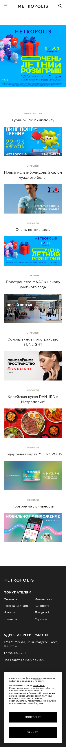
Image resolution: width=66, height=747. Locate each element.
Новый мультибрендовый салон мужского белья (33, 175)
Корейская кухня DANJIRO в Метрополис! (33, 399)
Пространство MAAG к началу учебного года (33, 284)
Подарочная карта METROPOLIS (33, 454)
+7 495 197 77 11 (15, 653)
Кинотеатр (42, 606)
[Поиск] (60, 6)
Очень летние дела (33, 230)
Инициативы (43, 599)
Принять (33, 732)
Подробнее (33, 717)
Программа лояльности (33, 506)
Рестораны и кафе (16, 606)
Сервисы (41, 619)
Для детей (42, 612)
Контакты (10, 619)
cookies (37, 678)
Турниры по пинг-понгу (33, 120)
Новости (9, 612)
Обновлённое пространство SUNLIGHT (33, 342)
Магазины (11, 599)
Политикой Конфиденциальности (27, 687)
